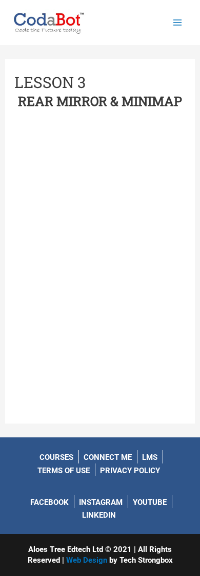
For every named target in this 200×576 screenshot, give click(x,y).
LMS (149, 457)
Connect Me (108, 457)
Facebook (49, 502)
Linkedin (99, 515)
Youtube (150, 502)
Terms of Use (63, 470)
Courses (56, 457)
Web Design (86, 560)
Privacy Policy (130, 470)
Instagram (101, 502)
